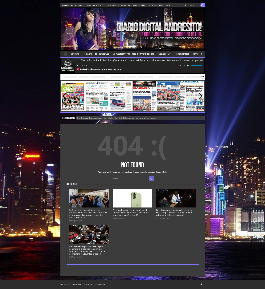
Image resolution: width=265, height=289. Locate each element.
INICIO (65, 54)
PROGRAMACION (182, 54)
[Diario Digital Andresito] (132, 29)
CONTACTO (197, 54)
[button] (201, 96)
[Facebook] (185, 5)
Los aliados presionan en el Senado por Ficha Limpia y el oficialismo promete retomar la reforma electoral (116, 118)
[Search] (203, 5)
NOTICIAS (75, 54)
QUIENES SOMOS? (164, 54)
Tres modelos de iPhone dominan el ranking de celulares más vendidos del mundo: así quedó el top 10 (131, 212)
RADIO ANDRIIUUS (139, 5)
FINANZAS (88, 54)
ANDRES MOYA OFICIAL (95, 5)
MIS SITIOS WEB (102, 54)
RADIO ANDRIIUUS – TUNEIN (159, 5)
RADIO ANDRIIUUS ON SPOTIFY (118, 5)
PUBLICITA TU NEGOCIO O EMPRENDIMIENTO (135, 54)
